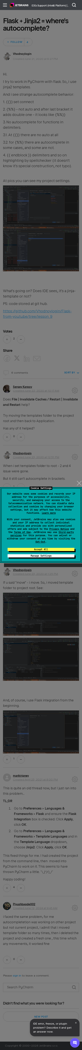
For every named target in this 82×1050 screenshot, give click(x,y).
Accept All (41, 549)
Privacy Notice (59, 529)
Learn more (49, 513)
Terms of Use (22, 532)
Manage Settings (41, 555)
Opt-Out (40, 541)
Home (19, 5)
